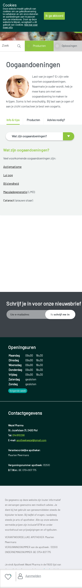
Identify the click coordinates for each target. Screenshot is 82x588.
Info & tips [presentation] (13, 120)
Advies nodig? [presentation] (56, 120)
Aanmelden (33, 576)
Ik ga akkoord (54, 16)
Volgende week (18, 390)
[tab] (14, 121)
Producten (39, 45)
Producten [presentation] (33, 120)
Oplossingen (69, 45)
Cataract (9, 200)
